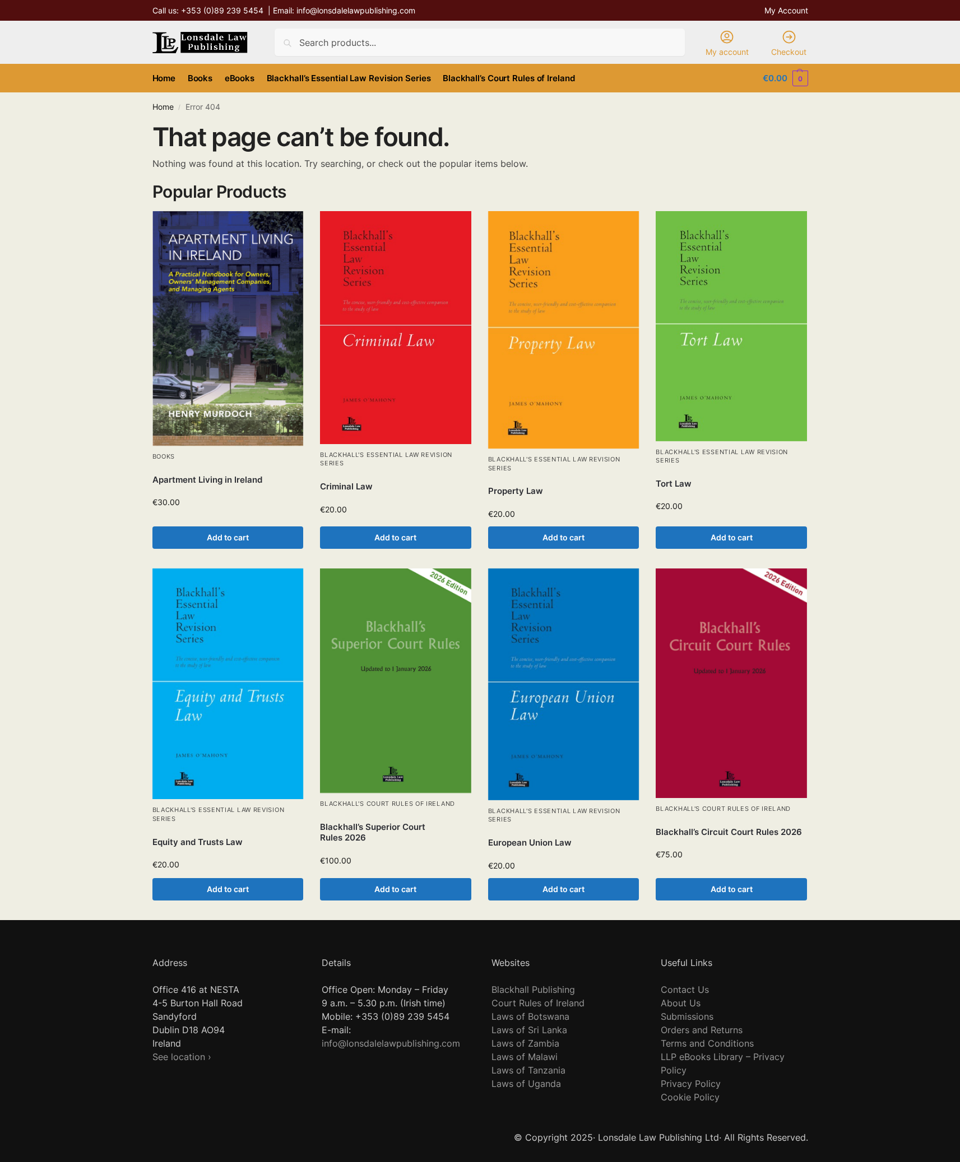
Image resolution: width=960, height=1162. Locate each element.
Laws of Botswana (530, 1016)
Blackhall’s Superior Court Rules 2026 (372, 832)
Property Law (515, 491)
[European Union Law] (563, 684)
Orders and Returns (702, 1029)
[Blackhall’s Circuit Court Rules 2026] (731, 683)
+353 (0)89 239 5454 (222, 10)
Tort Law (674, 483)
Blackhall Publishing (533, 989)
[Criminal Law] (395, 327)
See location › (181, 1056)
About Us (681, 1003)
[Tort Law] (731, 326)
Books (163, 456)
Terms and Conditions (707, 1043)
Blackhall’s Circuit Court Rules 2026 (729, 832)
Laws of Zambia (525, 1043)
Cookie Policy (690, 1097)
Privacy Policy (691, 1083)
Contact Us (685, 989)
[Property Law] (563, 330)
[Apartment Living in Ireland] (228, 328)
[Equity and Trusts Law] (228, 683)
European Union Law (530, 842)
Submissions (687, 1016)
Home (163, 106)
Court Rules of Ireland (538, 1003)
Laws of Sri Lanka (529, 1029)
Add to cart (228, 537)
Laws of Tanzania (528, 1070)
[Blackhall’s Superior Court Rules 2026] (395, 680)
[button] (785, 78)
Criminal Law (346, 486)
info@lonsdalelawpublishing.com (355, 10)
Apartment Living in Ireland (207, 479)
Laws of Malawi (524, 1056)
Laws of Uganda (526, 1083)
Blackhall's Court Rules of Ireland (387, 804)
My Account (786, 10)
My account (727, 52)
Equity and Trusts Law (197, 842)
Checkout (788, 52)
